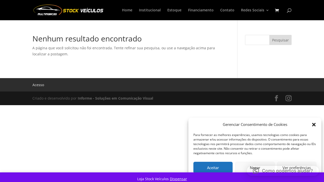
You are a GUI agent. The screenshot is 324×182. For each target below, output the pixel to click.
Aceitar (213, 167)
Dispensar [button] (178, 178)
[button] (313, 124)
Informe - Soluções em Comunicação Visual (115, 98)
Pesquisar (280, 40)
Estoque (174, 10)
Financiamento (201, 10)
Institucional (150, 10)
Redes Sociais (252, 10)
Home (127, 10)
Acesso (38, 84)
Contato (227, 10)
